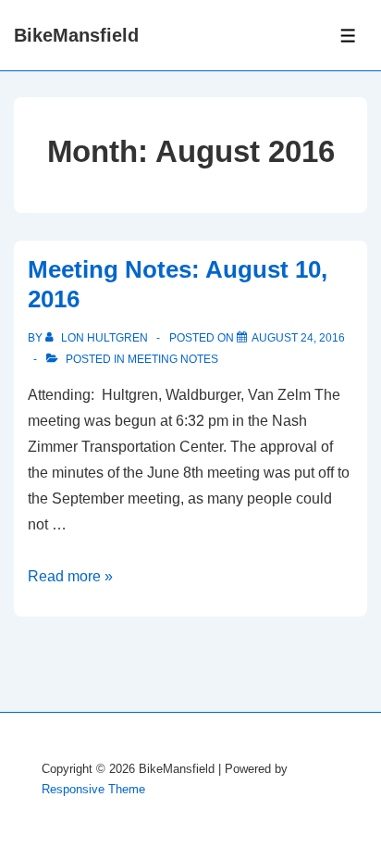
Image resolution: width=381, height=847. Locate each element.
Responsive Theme (93, 789)
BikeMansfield (76, 35)
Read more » (70, 576)
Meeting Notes (173, 359)
